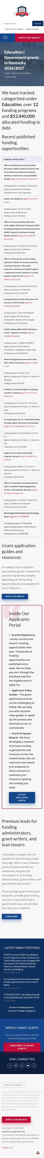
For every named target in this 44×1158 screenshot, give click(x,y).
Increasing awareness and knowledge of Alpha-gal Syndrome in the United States (21, 982)
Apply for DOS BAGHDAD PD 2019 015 (19, 426)
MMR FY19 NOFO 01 (26, 466)
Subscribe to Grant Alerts (22, 1047)
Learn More (12, 916)
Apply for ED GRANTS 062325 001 (24, 179)
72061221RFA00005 (26, 313)
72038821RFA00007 (26, 343)
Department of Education (21, 189)
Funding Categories (20, 73)
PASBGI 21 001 (24, 373)
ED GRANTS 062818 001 (27, 500)
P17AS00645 (26, 523)
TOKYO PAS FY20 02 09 (27, 403)
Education (11, 77)
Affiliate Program (14, 29)
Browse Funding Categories (22, 1011)
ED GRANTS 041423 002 (27, 246)
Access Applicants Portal (22, 798)
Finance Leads (32, 29)
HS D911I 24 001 (24, 209)
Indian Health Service (19, 212)
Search (38, 23)
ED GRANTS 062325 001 (27, 186)
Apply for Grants (29, 38)
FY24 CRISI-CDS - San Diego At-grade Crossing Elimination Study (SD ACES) (22, 996)
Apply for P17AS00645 (19, 516)
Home (7, 73)
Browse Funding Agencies (21, 1007)
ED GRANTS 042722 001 (27, 286)
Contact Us (7, 1148)
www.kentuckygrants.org (13, 1131)
